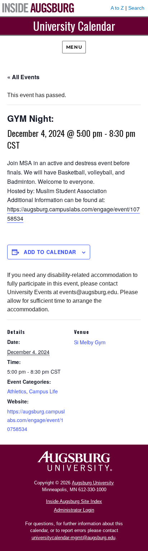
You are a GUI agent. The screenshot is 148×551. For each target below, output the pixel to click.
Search (136, 8)
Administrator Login (74, 510)
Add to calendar (50, 251)
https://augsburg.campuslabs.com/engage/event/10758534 (36, 420)
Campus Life (43, 391)
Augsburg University (93, 482)
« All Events (23, 77)
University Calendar (74, 25)
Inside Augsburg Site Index (74, 501)
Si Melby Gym (90, 342)
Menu (74, 47)
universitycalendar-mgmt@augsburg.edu (73, 537)
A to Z (117, 8)
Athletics (16, 391)
